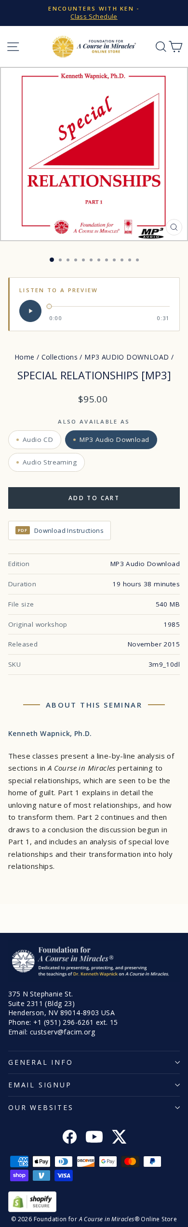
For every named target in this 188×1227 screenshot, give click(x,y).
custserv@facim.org (62, 1031)
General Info (40, 1062)
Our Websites (41, 1107)
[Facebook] (69, 1138)
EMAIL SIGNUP (40, 1084)
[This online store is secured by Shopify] (94, 1201)
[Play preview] (30, 311)
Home (24, 357)
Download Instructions (61, 530)
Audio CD (38, 439)
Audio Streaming (50, 462)
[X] (118, 1138)
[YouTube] (94, 1138)
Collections (59, 357)
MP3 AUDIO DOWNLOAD (126, 357)
